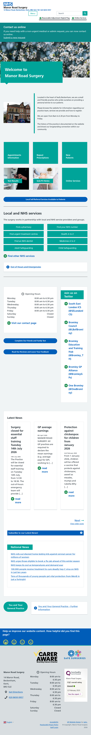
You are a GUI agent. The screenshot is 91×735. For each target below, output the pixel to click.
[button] (45, 199)
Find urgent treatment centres (24, 234)
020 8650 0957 (16, 697)
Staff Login (54, 727)
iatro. (85, 722)
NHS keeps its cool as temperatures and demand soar (37, 565)
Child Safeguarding (67, 248)
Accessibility (54, 722)
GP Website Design (74, 722)
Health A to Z (67, 234)
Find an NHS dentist (24, 241)
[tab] (45, 533)
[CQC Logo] (73, 675)
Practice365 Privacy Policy (49, 725)
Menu (32, 13)
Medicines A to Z (67, 241)
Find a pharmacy (23, 227)
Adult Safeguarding (24, 248)
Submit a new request (14, 37)
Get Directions (16, 692)
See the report (73, 694)
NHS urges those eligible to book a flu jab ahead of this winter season (45, 561)
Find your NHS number (67, 227)
